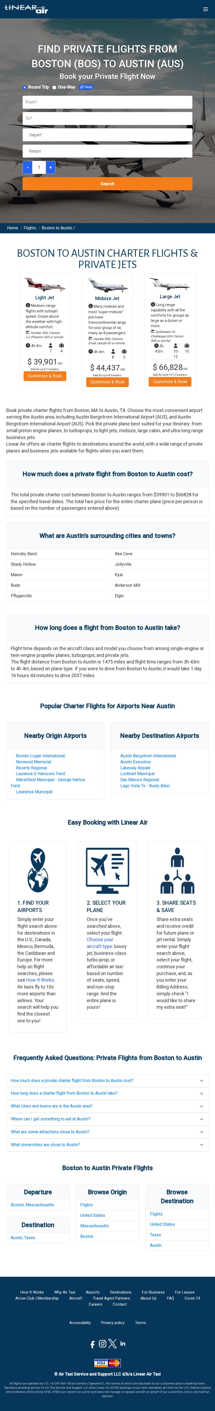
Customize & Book (45, 375)
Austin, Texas (23, 1237)
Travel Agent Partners (111, 1298)
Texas (155, 1234)
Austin (156, 1245)
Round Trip (38, 87)
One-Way (66, 87)
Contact (120, 1304)
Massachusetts (94, 1225)
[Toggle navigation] (205, 9)
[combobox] (25, 102)
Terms (140, 1322)
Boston (86, 1236)
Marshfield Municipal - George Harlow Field (48, 782)
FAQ (170, 1298)
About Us (149, 1298)
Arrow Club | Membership (37, 1298)
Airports (93, 1292)
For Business (153, 1292)
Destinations (121, 1292)
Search (107, 183)
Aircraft (75, 1298)
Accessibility (80, 1322)
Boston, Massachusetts (32, 1204)
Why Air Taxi (64, 1292)
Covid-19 (192, 1298)
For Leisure (185, 1292)
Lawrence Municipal (34, 791)
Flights (86, 1204)
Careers (95, 1304)
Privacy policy (113, 1322)
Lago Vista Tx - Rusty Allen (145, 785)
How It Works (40, 980)
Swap (88, 87)
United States (92, 1215)
